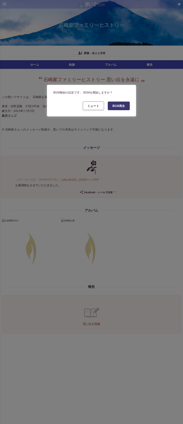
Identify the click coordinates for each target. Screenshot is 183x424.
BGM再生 (118, 106)
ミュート (93, 106)
